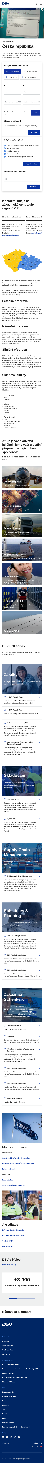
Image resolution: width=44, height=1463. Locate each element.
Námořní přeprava (12, 506)
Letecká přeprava (12, 482)
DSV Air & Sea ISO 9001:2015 (12, 1230)
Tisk (3, 1409)
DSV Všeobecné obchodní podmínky (15, 1377)
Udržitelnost (6, 1414)
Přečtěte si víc (8, 1265)
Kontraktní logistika (13, 601)
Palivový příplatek (8, 1169)
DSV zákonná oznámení (10, 1364)
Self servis (6, 1354)
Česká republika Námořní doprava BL (15, 1158)
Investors (5, 1405)
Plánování (10, 1036)
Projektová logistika (13, 554)
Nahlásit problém (8, 1422)
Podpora (5, 1418)
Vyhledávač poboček (14, 1098)
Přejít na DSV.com (8, 1382)
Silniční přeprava (12, 528)
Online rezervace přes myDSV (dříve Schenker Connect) (20, 743)
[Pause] (42, 9)
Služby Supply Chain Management (19, 876)
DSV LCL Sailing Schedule (16, 936)
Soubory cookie (8, 1373)
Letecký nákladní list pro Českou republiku (17, 1163)
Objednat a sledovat (14, 1025)
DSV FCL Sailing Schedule (16, 955)
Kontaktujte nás (8, 1392)
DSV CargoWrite (13, 799)
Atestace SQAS (7, 1246)
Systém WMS (12, 819)
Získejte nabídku (8, 1345)
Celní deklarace (11, 576)
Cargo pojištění (11, 631)
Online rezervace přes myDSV (17, 723)
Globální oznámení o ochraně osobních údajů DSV (20, 1369)
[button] (13, 1299)
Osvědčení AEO (8, 1241)
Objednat (5, 1341)
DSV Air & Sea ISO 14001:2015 (13, 1235)
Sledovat (33, 187)
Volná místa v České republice (13, 1185)
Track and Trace (8, 1350)
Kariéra (4, 1401)
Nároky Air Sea (7, 1180)
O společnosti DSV (9, 1396)
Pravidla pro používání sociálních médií (16, 1427)
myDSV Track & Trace (15, 697)
